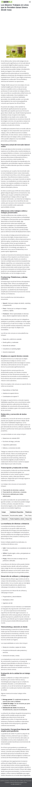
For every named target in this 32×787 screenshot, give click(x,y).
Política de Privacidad (25, 780)
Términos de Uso (14, 780)
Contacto (7, 782)
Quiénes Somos (4, 780)
